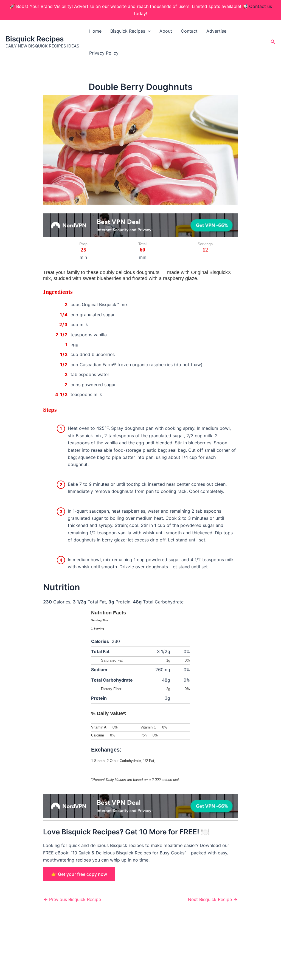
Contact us (260, 6)
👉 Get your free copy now (79, 874)
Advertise (216, 31)
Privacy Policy (104, 53)
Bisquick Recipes (34, 39)
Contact (189, 31)
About (165, 31)
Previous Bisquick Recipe (72, 899)
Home (95, 31)
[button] (148, 31)
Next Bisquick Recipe (212, 899)
